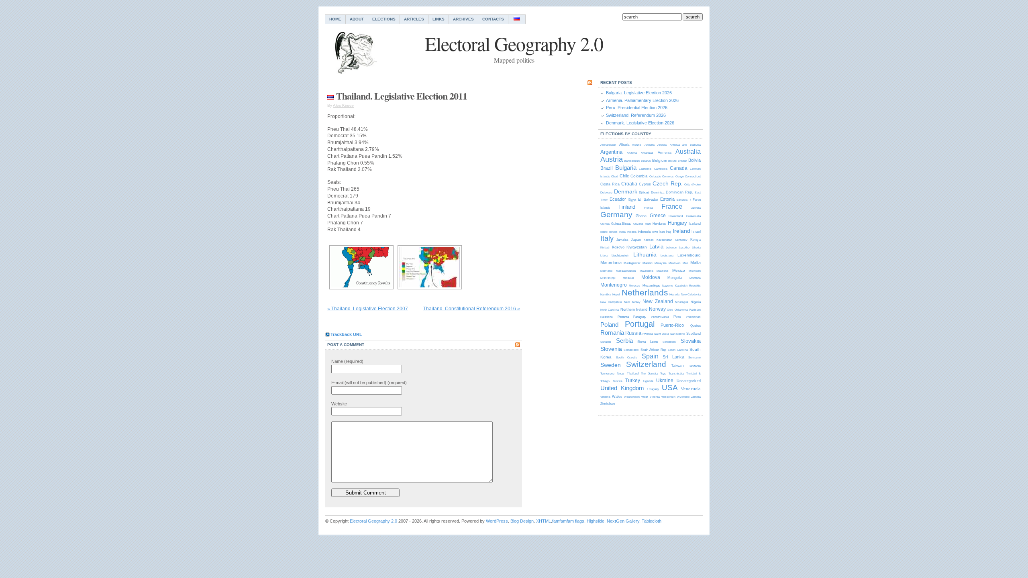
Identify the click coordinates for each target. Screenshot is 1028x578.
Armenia (664, 153)
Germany (616, 214)
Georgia (696, 207)
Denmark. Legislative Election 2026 (640, 122)
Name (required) (347, 361)
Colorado (655, 176)
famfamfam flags (568, 521)
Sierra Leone (647, 342)
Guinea (605, 223)
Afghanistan (608, 144)
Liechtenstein (620, 255)
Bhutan (682, 160)
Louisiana (667, 255)
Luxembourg (689, 255)
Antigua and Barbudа (685, 144)
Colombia (639, 176)
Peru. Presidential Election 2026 (636, 107)
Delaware (606, 192)
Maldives (675, 263)
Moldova (650, 277)
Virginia (605, 396)
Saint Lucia (661, 333)
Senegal (605, 341)
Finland (626, 207)
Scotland (693, 334)
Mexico (678, 270)
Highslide (595, 521)
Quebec (695, 326)
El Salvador (648, 199)
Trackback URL (346, 334)
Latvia (656, 247)
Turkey (632, 380)
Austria (611, 159)
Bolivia (694, 160)
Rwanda (647, 333)
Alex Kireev (343, 105)
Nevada (674, 294)
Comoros (668, 176)
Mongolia (674, 278)
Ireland (681, 231)
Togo (663, 373)
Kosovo (618, 247)
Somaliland (631, 349)
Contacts (493, 19)
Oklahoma (681, 309)
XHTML (543, 521)
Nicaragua (681, 302)
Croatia (629, 184)
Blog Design (522, 521)
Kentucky (681, 239)
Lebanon (671, 247)
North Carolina (609, 309)
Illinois (613, 231)
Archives (463, 19)
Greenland (676, 216)
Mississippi (608, 278)
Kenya (695, 240)
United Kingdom (622, 388)
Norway (657, 309)
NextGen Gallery (623, 521)
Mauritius (663, 270)
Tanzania (695, 365)
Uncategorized (689, 381)
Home (335, 19)
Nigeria (696, 302)
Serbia (624, 340)
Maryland (606, 270)
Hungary (677, 223)
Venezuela (691, 389)
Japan (636, 240)
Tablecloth (651, 521)
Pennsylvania (660, 316)
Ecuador (618, 199)
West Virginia (650, 396)
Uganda (648, 381)
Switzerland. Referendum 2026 (636, 115)
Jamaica (622, 240)
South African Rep (653, 350)
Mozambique (651, 285)
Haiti (648, 223)
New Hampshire (611, 302)
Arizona (632, 152)
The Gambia (649, 373)
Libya (604, 255)
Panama (623, 317)
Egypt (632, 199)
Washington (632, 396)
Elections (384, 19)
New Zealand (657, 301)
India (622, 231)
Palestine (606, 316)
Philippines (693, 316)
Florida (648, 207)
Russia (633, 333)
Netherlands (645, 292)
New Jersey (632, 302)
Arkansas (647, 152)
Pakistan (695, 309)
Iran (662, 232)
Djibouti (644, 192)
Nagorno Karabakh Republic (681, 285)
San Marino (677, 333)
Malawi (647, 263)
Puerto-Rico (672, 325)
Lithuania (645, 254)
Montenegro (613, 285)
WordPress (497, 521)
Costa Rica (610, 184)
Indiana (631, 231)
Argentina (611, 152)
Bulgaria (625, 167)
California (645, 168)
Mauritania (646, 270)
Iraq (668, 232)
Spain (650, 356)
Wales (617, 397)
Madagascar (632, 263)
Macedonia (611, 262)
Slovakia (691, 341)
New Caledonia (691, 294)
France (671, 206)
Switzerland (646, 364)
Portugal (640, 324)
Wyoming (683, 396)
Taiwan (677, 365)
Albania (624, 145)
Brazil (606, 168)
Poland (609, 324)
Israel (696, 232)
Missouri (628, 278)
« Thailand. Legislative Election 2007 (367, 308)
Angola (662, 144)
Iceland (695, 224)
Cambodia (660, 168)
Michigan (695, 270)
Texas (620, 373)
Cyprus (645, 184)
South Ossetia (627, 357)
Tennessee (607, 373)
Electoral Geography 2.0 (373, 521)
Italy (607, 238)
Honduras (659, 224)
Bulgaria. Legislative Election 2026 (639, 92)
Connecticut (693, 176)
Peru (677, 317)
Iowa (655, 231)
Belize (672, 160)
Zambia (696, 396)
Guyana (638, 223)
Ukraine (664, 380)
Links (438, 19)
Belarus (646, 160)
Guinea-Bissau (621, 224)
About (357, 19)
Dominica (657, 192)
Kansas (649, 239)
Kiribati (605, 247)
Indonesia (644, 232)
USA (670, 387)
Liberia (696, 247)
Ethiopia (682, 199)
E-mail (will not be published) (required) (369, 382)
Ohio (670, 309)
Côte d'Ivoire (692, 184)
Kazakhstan (664, 239)
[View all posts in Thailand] (330, 96)
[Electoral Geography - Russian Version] (517, 19)
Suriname (694, 357)
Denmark (625, 191)
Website (339, 403)
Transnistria (676, 373)
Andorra (650, 144)
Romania (612, 332)
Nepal (616, 294)
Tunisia (617, 381)
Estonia (667, 199)
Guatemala (693, 216)
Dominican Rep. (679, 192)
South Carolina (677, 349)
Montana (695, 278)
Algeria (636, 144)
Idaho (604, 231)
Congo (679, 176)
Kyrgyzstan (636, 247)
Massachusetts (626, 270)
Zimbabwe (607, 403)
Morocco (634, 285)
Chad (614, 176)
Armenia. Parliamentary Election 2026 (642, 100)
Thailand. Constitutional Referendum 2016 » (471, 308)
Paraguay (639, 317)
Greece (658, 215)
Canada (678, 168)
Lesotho (684, 247)
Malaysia (661, 263)
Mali (685, 263)
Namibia (605, 294)
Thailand (632, 373)
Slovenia (611, 349)
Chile (624, 175)
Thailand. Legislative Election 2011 (401, 96)
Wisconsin (668, 396)
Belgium (659, 160)
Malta (695, 262)
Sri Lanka (673, 356)
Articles (414, 19)
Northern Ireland (633, 309)
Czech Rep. (668, 183)
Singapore (669, 341)
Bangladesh (632, 160)
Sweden (610, 365)
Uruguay (653, 389)
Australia (688, 151)
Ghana (641, 216)
